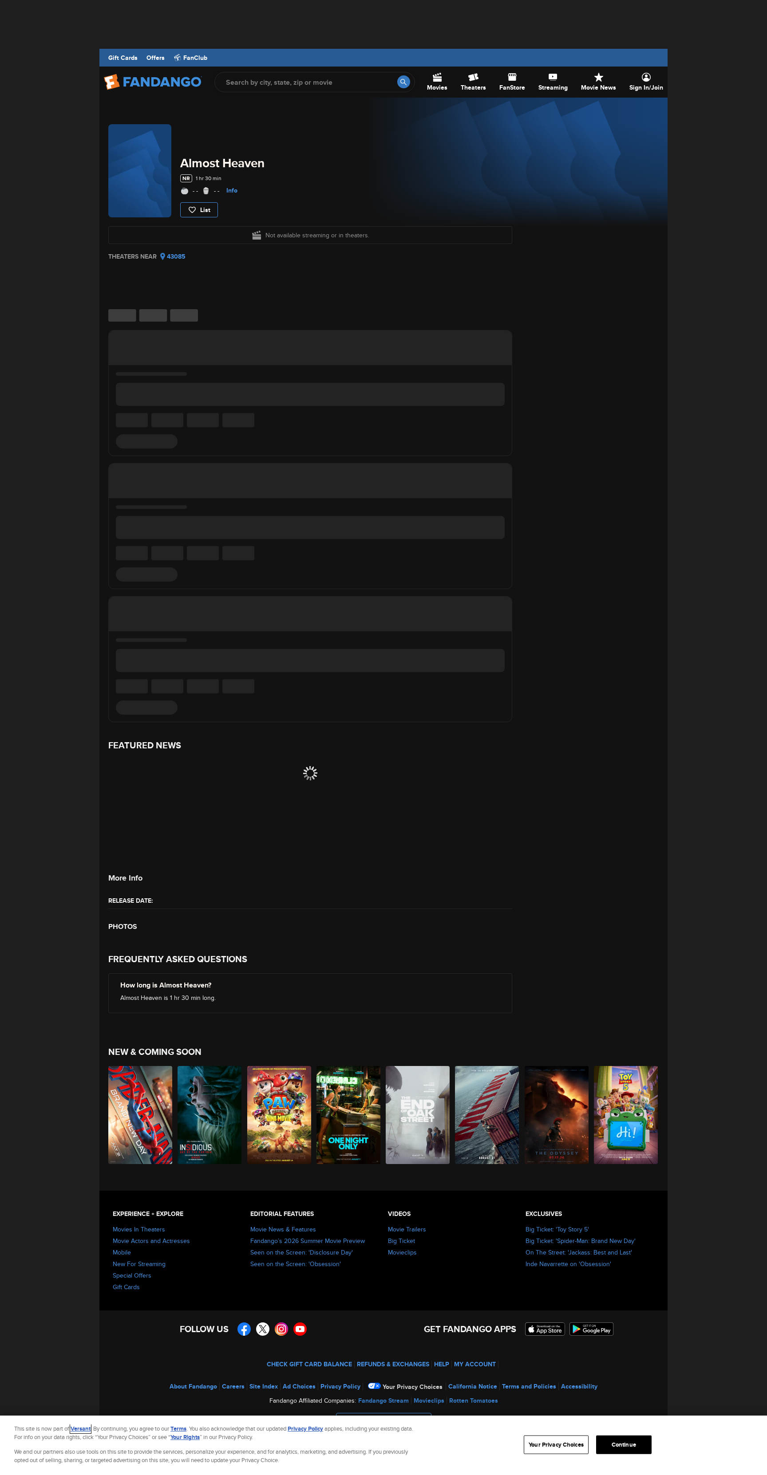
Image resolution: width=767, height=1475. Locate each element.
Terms (178, 1428)
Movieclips (402, 1252)
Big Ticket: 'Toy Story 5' (557, 1229)
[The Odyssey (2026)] (557, 1115)
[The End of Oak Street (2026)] (418, 1115)
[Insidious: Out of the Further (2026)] (210, 1115)
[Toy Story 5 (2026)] (626, 1115)
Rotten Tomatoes (473, 1400)
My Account (475, 1364)
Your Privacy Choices (413, 1387)
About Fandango (193, 1386)
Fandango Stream (383, 1400)
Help (441, 1364)
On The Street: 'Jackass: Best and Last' (579, 1252)
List (205, 209)
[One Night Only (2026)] (348, 1115)
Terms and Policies (529, 1386)
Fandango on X (262, 1329)
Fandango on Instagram (281, 1329)
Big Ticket (401, 1240)
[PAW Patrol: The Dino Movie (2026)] (279, 1115)
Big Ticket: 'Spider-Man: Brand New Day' (581, 1240)
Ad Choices (299, 1386)
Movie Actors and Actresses (151, 1240)
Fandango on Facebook (244, 1329)
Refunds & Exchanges (393, 1364)
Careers (233, 1386)
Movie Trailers (407, 1229)
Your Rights (185, 1437)
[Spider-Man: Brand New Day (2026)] (140, 1115)
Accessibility (579, 1386)
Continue (624, 1444)
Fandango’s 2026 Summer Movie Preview (307, 1240)
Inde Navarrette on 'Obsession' (568, 1263)
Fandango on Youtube (300, 1329)
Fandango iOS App (545, 1329)
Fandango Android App (591, 1329)
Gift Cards (123, 57)
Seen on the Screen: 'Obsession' (295, 1263)
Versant (81, 1428)
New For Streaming (139, 1263)
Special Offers (132, 1275)
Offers (155, 57)
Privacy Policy (340, 1386)
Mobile (122, 1252)
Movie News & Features (283, 1229)
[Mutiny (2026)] (487, 1115)
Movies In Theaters (139, 1229)
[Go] (403, 81)
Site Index (263, 1386)
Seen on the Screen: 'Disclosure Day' (301, 1252)
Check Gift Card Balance (309, 1364)
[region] (383, 1445)
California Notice (472, 1386)
